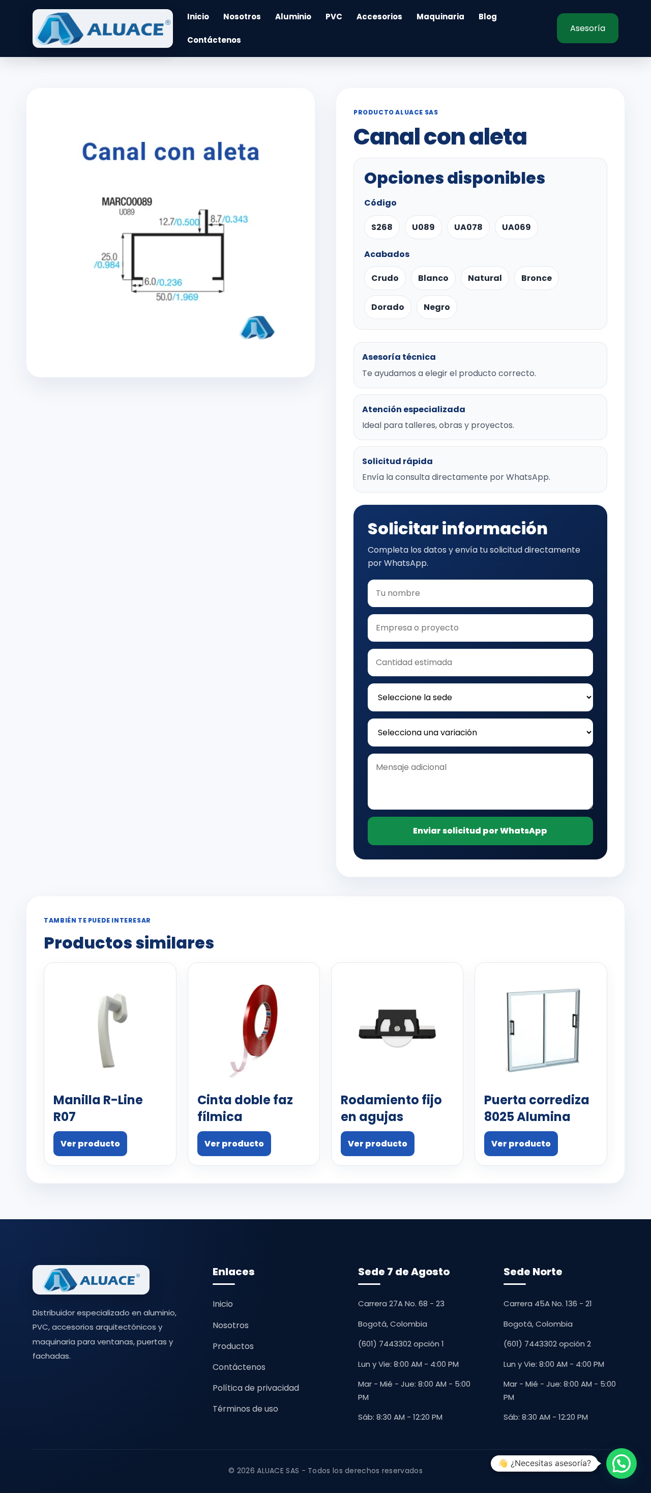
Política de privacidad (256, 1388)
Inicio (198, 16)
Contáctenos (214, 40)
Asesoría (587, 28)
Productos (233, 1346)
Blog (488, 16)
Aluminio (293, 16)
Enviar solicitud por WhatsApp (480, 831)
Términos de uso (245, 1409)
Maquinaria (440, 16)
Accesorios (379, 16)
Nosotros (242, 16)
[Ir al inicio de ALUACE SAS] (103, 28)
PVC (334, 16)
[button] (621, 1463)
